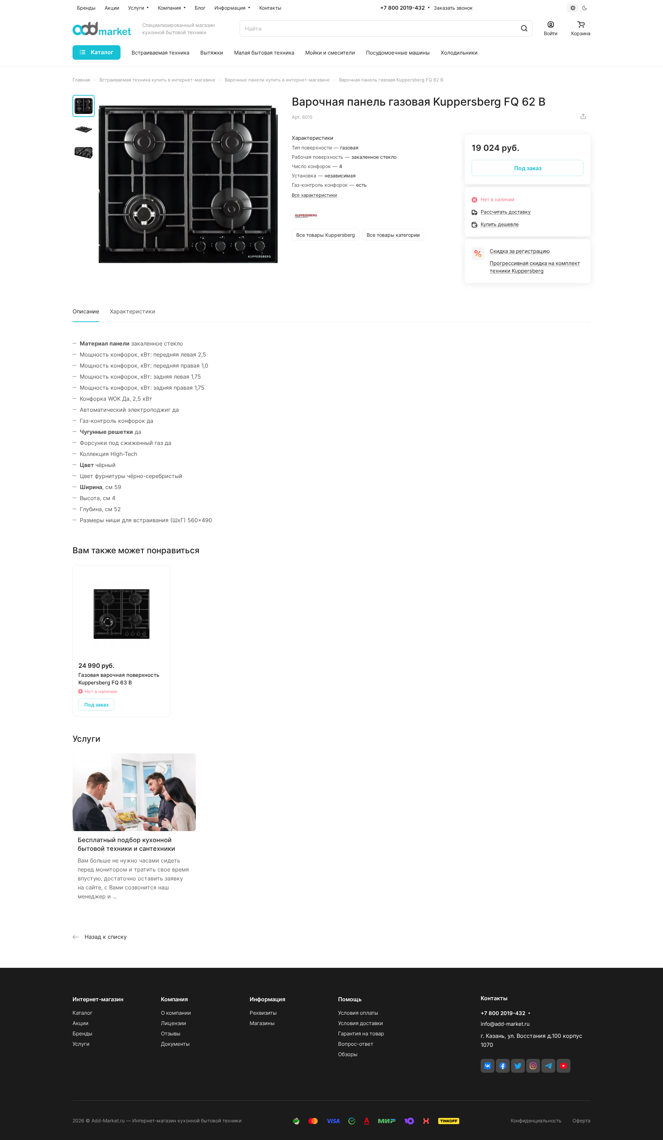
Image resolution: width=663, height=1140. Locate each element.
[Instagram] (533, 1066)
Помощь (350, 999)
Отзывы (170, 1033)
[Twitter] (518, 1066)
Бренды (82, 1033)
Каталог (83, 1013)
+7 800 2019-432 (402, 8)
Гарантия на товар (361, 1033)
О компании (176, 1013)
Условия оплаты (358, 1013)
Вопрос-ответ (355, 1044)
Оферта (581, 1120)
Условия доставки (360, 1023)
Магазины (262, 1023)
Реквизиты (263, 1013)
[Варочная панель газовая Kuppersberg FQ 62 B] (188, 184)
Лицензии (173, 1023)
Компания (174, 999)
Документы (175, 1044)
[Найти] (524, 28)
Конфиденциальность (536, 1120)
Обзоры (347, 1054)
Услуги (81, 1044)
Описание (86, 311)
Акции (80, 1023)
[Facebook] (503, 1066)
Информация (267, 999)
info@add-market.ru (505, 1024)
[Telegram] (548, 1066)
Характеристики (132, 311)
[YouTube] (563, 1066)
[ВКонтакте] (487, 1066)
